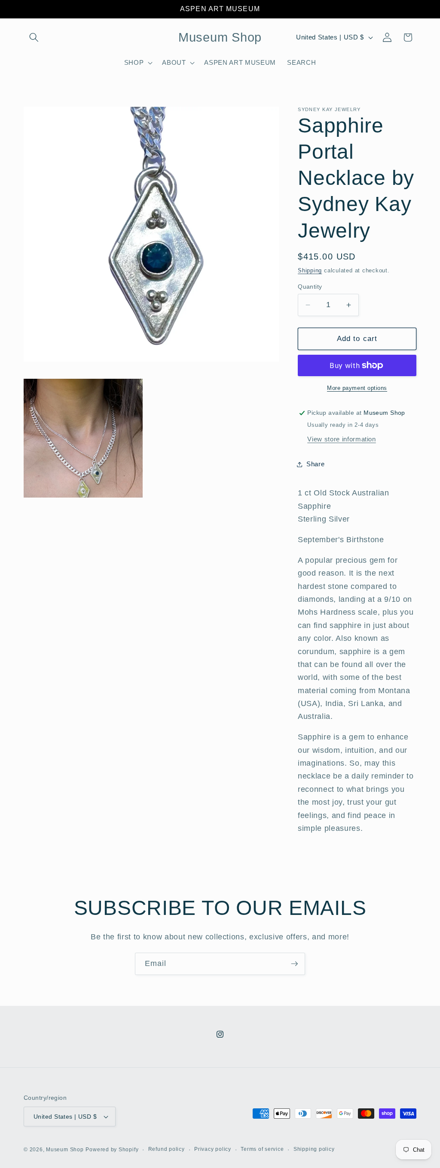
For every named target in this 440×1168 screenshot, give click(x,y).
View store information (341, 439)
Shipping (310, 270)
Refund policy (166, 1149)
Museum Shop (64, 1150)
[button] (34, 37)
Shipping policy (314, 1149)
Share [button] (315, 464)
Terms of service (262, 1149)
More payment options (357, 388)
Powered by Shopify (112, 1150)
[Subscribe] (294, 964)
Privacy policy (212, 1149)
